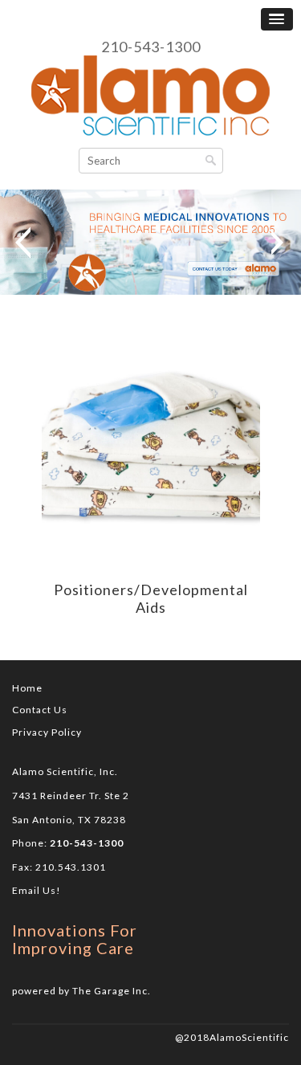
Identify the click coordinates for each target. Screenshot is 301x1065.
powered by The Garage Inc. (81, 991)
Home (27, 688)
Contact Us (39, 710)
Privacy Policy (47, 732)
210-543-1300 (151, 47)
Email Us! (36, 890)
